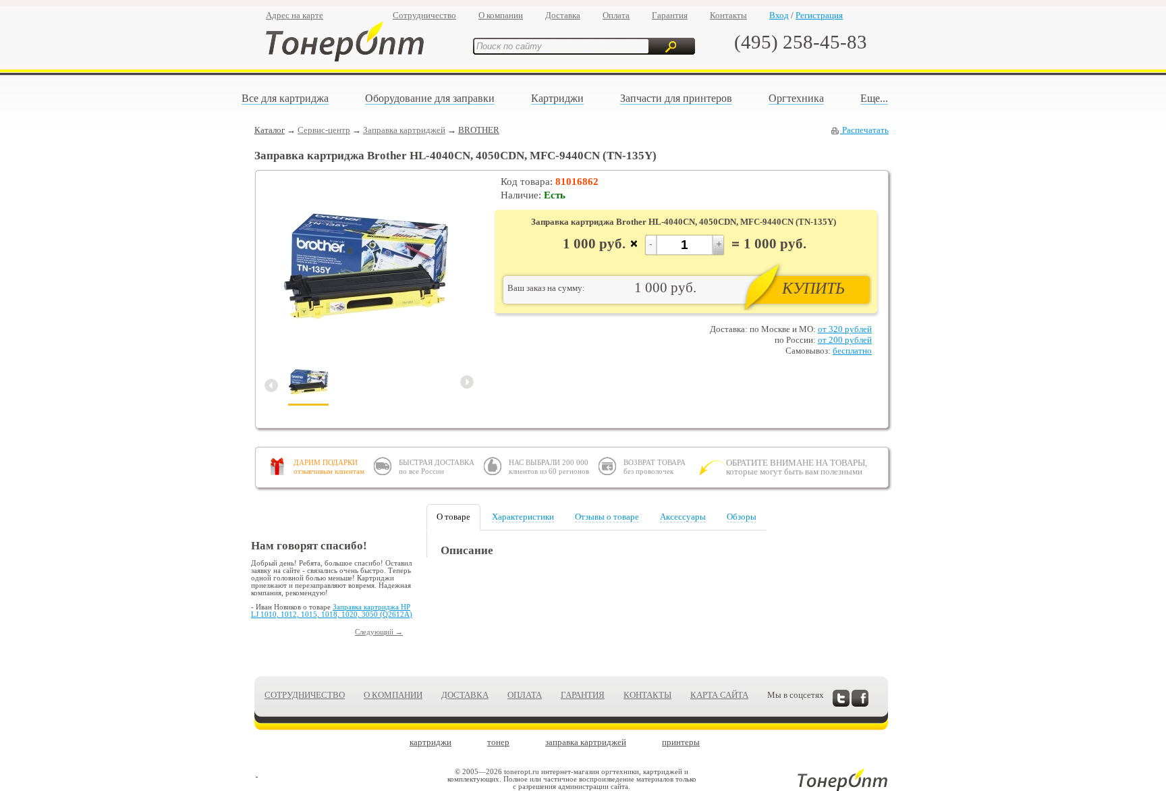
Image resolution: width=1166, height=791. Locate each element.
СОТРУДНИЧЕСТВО (305, 695)
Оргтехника (796, 98)
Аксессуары (683, 517)
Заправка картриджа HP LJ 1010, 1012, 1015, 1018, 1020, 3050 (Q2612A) (331, 610)
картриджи (430, 742)
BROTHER (478, 130)
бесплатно (852, 351)
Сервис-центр (324, 130)
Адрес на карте (294, 15)
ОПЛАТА (524, 695)
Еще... (874, 98)
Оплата (616, 15)
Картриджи (557, 98)
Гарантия (670, 15)
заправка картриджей (585, 742)
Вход (779, 15)
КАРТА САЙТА (719, 695)
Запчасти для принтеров (676, 98)
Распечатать (864, 130)
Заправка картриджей (404, 130)
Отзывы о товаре (607, 517)
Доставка (562, 15)
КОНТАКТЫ (647, 695)
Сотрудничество (424, 15)
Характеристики (523, 517)
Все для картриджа (285, 98)
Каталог (269, 130)
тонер (498, 742)
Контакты (728, 15)
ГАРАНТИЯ (583, 695)
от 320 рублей (845, 329)
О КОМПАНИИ (393, 695)
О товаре (453, 517)
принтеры (681, 742)
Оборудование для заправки (430, 98)
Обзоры (741, 517)
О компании (500, 15)
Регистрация (819, 15)
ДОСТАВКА (465, 695)
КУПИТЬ (813, 288)
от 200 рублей (845, 340)
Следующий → (379, 632)
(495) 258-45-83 (800, 42)
